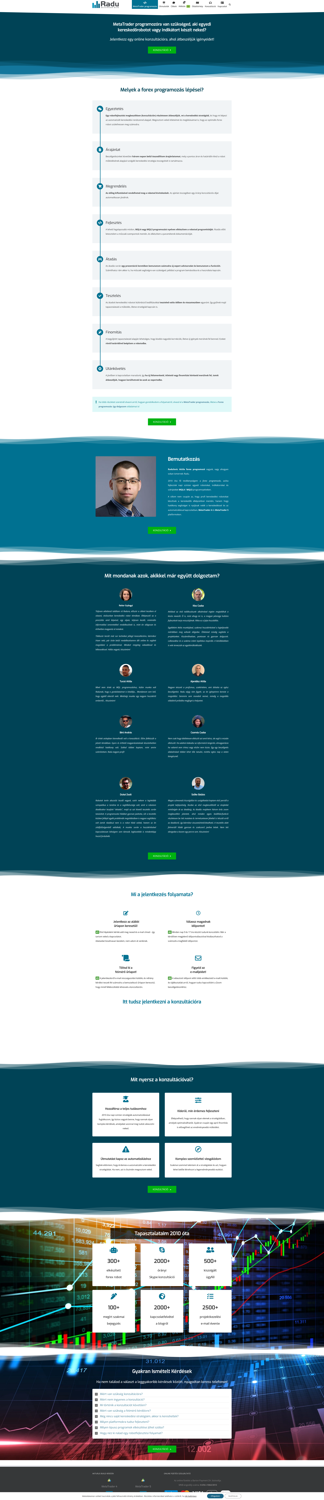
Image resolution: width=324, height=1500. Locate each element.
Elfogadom (215, 1496)
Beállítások (233, 1496)
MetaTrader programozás (196, 402)
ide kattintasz (190, 1496)
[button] (230, 4)
